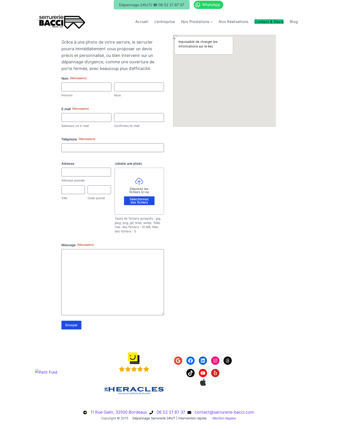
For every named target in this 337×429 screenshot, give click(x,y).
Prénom (66, 95)
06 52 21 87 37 (171, 412)
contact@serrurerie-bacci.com (224, 412)
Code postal (96, 198)
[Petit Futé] (46, 372)
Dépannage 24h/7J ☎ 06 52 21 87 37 (151, 5)
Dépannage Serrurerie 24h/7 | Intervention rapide (170, 418)
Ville (64, 198)
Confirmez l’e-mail (126, 126)
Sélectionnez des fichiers (139, 200)
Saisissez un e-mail (75, 126)
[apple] (203, 382)
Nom (117, 95)
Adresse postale (73, 180)
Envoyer (71, 325)
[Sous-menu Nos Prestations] (211, 22)
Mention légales (224, 418)
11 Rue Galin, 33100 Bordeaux (118, 412)
